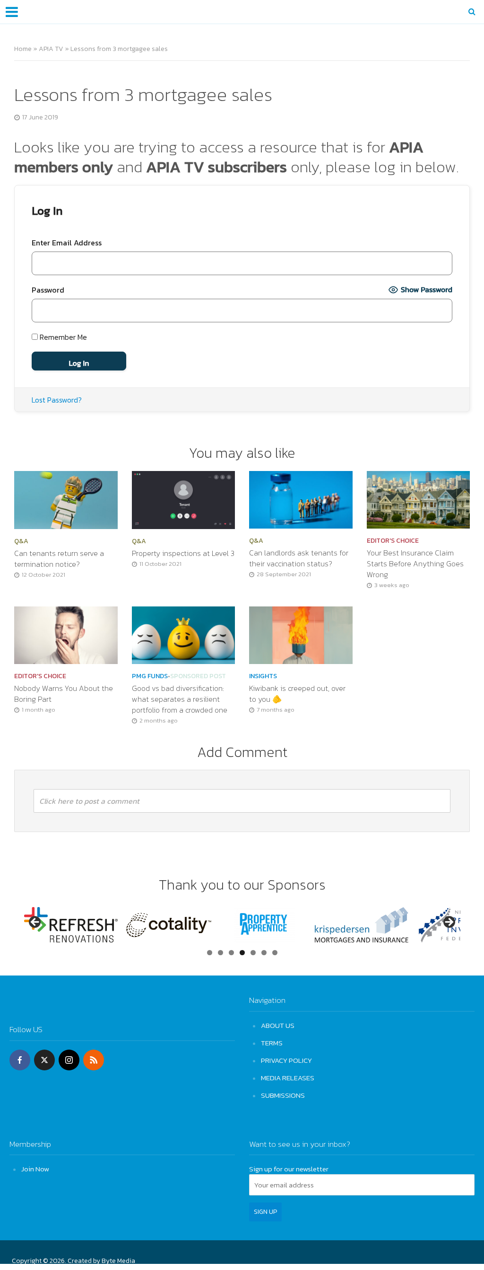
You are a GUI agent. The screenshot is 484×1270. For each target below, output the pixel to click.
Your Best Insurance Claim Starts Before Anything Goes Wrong (415, 563)
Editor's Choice (393, 541)
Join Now (35, 1168)
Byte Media (118, 1261)
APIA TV (51, 49)
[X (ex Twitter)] (44, 1060)
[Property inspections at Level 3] (183, 499)
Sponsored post (198, 676)
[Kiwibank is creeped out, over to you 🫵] (301, 634)
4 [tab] (242, 952)
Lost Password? (57, 399)
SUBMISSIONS (283, 1095)
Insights (263, 676)
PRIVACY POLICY (286, 1060)
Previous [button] (35, 923)
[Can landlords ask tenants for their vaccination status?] (301, 499)
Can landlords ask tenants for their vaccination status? (298, 558)
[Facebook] (19, 1060)
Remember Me (62, 337)
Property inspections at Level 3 (183, 553)
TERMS (272, 1042)
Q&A (21, 541)
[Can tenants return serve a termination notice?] (66, 499)
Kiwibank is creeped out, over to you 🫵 (297, 694)
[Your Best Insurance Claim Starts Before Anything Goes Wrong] (418, 499)
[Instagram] (69, 1060)
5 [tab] (253, 952)
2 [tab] (220, 952)
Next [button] (448, 923)
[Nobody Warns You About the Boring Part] (66, 634)
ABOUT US (277, 1025)
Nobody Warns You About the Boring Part (63, 694)
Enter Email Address (67, 242)
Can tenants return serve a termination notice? (59, 559)
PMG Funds (150, 676)
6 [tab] (264, 952)
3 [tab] (231, 952)
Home (23, 49)
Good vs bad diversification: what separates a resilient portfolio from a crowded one (180, 699)
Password (48, 289)
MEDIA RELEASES (287, 1077)
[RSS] (93, 1060)
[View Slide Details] (71, 924)
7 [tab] (274, 952)
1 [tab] (209, 952)
